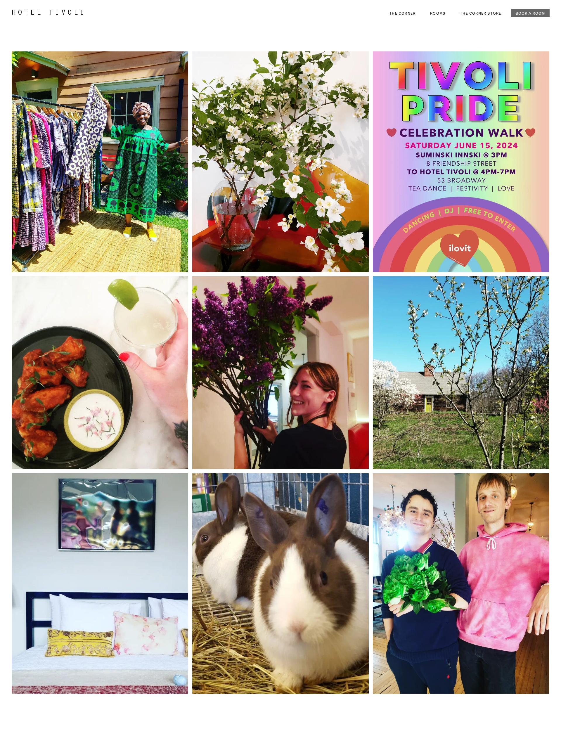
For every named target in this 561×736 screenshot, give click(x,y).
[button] (26, 7)
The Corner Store (480, 13)
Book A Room (530, 13)
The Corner (402, 13)
